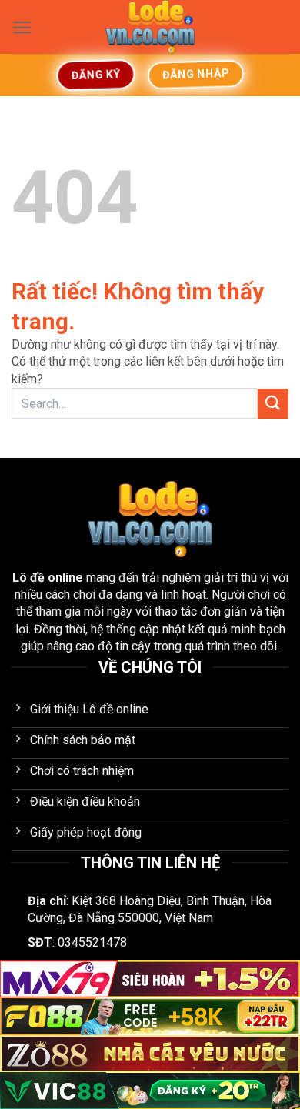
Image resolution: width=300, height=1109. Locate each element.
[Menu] (22, 27)
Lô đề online (47, 577)
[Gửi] (273, 404)
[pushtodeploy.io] (150, 27)
